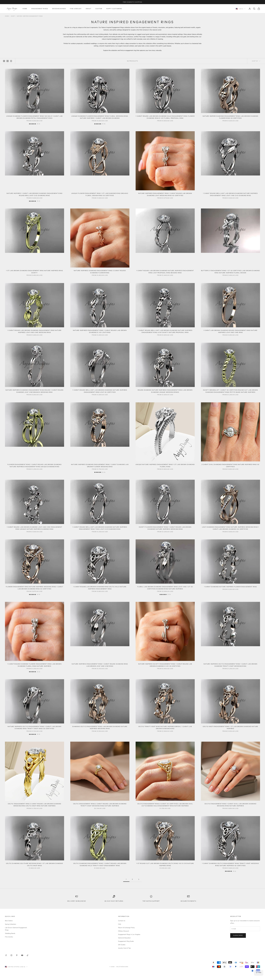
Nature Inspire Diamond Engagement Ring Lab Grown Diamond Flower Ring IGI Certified (230, 117)
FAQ (119, 924)
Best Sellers (9, 921)
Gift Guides (121, 945)
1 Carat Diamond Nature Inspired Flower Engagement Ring (230, 586)
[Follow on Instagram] (11, 955)
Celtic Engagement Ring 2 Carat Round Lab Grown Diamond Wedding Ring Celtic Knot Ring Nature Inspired (34, 805)
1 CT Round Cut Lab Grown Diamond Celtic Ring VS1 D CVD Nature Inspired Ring (165, 864)
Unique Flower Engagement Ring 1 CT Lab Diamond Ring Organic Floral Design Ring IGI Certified (99, 194)
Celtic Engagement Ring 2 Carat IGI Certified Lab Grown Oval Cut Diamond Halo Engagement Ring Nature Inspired (165, 805)
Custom (98, 8)
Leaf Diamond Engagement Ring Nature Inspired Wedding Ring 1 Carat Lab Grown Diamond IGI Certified (230, 528)
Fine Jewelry (76, 8)
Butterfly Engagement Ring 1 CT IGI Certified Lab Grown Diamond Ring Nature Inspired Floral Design (230, 271)
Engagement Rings (39, 8)
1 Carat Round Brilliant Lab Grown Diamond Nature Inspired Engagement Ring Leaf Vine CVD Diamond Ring (230, 194)
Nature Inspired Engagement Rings (30, 16)
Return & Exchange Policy (126, 928)
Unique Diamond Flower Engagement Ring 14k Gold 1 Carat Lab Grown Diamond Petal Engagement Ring (34, 117)
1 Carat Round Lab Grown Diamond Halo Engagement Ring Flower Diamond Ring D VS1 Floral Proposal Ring (165, 117)
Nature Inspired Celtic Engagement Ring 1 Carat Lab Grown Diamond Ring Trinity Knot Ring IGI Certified (34, 727)
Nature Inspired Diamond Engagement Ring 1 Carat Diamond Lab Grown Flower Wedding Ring (99, 465)
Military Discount (123, 931)
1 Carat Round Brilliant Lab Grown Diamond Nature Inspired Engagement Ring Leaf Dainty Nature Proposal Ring (165, 331)
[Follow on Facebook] (6, 955)
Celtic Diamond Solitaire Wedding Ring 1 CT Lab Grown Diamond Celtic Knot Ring (34, 864)
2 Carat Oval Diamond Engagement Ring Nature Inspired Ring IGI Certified (230, 465)
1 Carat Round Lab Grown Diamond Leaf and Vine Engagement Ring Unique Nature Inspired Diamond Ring (34, 528)
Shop (13, 16)
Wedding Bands (59, 8)
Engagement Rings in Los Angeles (129, 934)
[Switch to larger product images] (4, 61)
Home (25, 8)
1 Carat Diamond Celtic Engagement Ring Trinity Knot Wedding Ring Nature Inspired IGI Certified (230, 864)
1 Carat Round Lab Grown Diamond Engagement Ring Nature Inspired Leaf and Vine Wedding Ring (35, 331)
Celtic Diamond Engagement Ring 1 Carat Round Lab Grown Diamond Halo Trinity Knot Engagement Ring (99, 864)
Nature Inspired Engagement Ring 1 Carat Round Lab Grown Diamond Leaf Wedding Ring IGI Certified (165, 194)
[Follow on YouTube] (22, 955)
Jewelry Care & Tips (124, 948)
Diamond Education (124, 938)
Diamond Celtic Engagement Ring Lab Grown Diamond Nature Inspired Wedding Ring (99, 727)
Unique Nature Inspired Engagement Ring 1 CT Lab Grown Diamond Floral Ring (165, 465)
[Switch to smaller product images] (7, 61)
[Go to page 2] (139, 879)
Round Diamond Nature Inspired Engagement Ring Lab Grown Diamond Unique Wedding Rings (165, 391)
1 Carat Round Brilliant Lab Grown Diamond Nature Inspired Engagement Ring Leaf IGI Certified (99, 391)
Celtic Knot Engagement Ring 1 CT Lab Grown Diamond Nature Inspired (230, 727)
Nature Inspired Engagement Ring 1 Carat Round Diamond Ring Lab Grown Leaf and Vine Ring (100, 665)
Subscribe (238, 935)
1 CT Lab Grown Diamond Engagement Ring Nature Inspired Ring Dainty (34, 271)
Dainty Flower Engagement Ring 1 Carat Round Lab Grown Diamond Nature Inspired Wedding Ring (165, 528)
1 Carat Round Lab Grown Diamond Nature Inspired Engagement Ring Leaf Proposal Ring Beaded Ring (165, 271)
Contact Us (121, 921)
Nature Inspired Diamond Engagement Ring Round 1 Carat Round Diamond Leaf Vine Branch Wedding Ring (34, 391)
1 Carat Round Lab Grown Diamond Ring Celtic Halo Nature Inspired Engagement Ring (99, 588)
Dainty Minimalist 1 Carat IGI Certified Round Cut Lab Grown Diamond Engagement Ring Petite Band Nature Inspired (230, 391)
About (88, 8)
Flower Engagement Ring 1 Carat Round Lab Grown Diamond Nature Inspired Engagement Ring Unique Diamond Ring (34, 465)
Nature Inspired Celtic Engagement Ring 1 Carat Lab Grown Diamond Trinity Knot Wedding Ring (230, 665)
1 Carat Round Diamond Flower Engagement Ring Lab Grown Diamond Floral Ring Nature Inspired (34, 665)
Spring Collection (10, 924)
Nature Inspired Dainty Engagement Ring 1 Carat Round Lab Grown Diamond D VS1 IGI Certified (165, 665)
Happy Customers (114, 8)
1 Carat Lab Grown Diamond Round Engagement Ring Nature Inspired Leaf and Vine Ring (231, 331)
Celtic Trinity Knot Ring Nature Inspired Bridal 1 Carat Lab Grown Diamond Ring (165, 727)
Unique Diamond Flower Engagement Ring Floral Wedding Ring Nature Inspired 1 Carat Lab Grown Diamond (100, 117)
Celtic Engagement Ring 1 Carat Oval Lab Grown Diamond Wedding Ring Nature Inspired (230, 805)
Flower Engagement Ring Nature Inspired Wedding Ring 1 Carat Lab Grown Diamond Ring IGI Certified (34, 588)
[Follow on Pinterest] (17, 955)
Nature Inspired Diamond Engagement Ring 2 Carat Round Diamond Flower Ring (100, 271)
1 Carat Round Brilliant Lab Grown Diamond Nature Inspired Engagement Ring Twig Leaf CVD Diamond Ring (99, 528)
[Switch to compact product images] (11, 61)
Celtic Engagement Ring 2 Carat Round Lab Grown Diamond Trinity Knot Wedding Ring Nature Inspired (100, 805)
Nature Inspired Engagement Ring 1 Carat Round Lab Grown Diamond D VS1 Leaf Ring (100, 331)
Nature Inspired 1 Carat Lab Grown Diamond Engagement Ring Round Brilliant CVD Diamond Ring (34, 194)
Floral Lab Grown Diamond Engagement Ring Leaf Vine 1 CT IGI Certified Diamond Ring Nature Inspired (165, 588)
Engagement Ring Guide (126, 941)
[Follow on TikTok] (27, 955)
